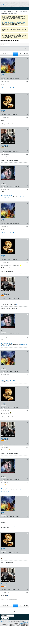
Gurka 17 (3, 87)
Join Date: (3, 78)
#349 (27, 189)
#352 (27, 302)
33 (20, 54)
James (2, 182)
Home (2, 611)
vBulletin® (21, 623)
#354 (27, 374)
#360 (27, 592)
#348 (27, 154)
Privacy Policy (25, 622)
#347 (27, 117)
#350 (27, 226)
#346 (27, 81)
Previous (4, 54)
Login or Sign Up (23, 1)
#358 (27, 520)
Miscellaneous (10, 11)
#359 (27, 556)
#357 (27, 482)
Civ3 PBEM (4, 13)
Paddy (2, 74)
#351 (27, 262)
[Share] (27, 78)
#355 (27, 410)
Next (26, 54)
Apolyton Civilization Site (6, 621)
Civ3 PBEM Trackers (12, 13)
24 (15, 54)
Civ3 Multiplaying (23, 11)
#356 (27, 447)
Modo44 (3, 110)
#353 (27, 337)
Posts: (14, 78)
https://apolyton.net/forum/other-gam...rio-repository (14, 22)
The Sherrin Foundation (6, 195)
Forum (5, 11)
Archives (16, 11)
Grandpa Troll (4, 145)
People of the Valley (10, 87)
